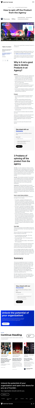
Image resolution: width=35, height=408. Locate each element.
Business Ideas (26, 356)
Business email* (18, 292)
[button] (33, 2)
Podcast (22, 398)
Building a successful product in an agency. (23, 53)
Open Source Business (4, 356)
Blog (27, 398)
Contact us (31, 399)
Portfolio (3, 398)
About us (16, 399)
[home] (7, 2)
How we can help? (9, 399)
